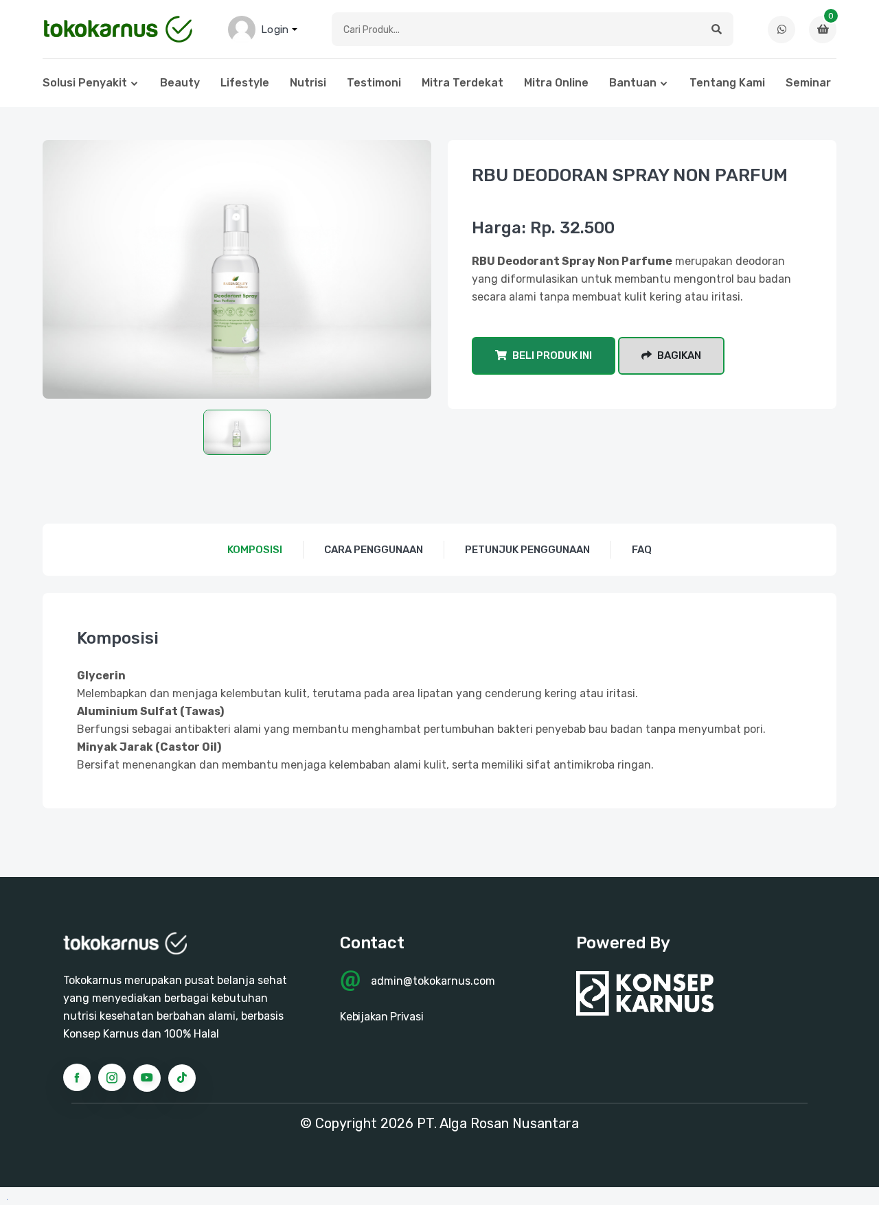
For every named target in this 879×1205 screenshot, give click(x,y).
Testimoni (374, 82)
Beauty (180, 82)
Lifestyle (244, 82)
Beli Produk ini (551, 355)
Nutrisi (308, 82)
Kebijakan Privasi (381, 1016)
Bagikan (678, 355)
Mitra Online (556, 82)
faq (642, 549)
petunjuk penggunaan (527, 549)
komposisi (254, 549)
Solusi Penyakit (85, 82)
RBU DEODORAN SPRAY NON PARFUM (630, 175)
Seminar (808, 82)
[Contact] (781, 29)
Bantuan (633, 82)
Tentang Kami (727, 82)
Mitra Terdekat (462, 82)
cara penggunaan (373, 549)
